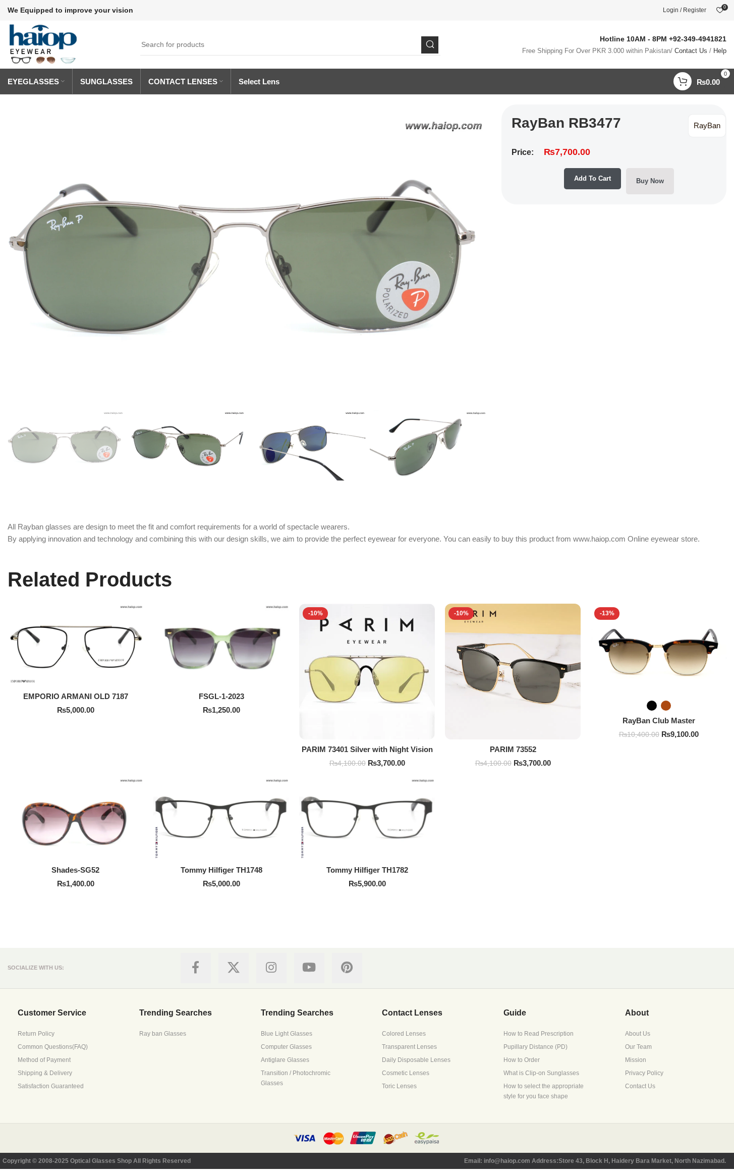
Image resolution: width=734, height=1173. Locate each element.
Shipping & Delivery (45, 1073)
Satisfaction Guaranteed (51, 1086)
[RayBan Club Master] (658, 649)
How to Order (521, 1059)
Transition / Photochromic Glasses (295, 1078)
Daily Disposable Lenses (416, 1059)
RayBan (707, 125)
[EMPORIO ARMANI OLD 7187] (75, 645)
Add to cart (592, 178)
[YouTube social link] (309, 968)
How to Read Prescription (538, 1033)
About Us (637, 1033)
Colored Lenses (404, 1033)
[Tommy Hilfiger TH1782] (367, 818)
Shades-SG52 (75, 870)
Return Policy (36, 1033)
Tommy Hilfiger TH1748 (221, 870)
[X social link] (233, 968)
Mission (635, 1059)
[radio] (652, 706)
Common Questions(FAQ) (53, 1046)
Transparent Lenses (409, 1046)
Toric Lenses (399, 1086)
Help (719, 51)
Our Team (638, 1046)
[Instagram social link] (271, 968)
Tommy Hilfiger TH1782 (367, 870)
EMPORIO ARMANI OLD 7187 (75, 696)
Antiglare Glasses (285, 1059)
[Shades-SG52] (75, 818)
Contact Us (690, 51)
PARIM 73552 (513, 749)
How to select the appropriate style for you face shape (543, 1091)
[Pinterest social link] (347, 968)
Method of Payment (44, 1059)
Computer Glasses (286, 1046)
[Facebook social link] (196, 968)
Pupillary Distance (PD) (535, 1046)
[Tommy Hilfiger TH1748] (221, 818)
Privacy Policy (644, 1073)
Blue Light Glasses (286, 1033)
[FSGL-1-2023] (221, 645)
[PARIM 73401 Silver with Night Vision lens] (367, 671)
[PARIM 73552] (513, 671)
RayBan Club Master (659, 720)
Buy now (650, 181)
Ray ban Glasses (162, 1033)
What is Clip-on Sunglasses (541, 1073)
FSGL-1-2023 (221, 696)
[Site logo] (44, 43)
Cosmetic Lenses (405, 1073)
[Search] (429, 45)
